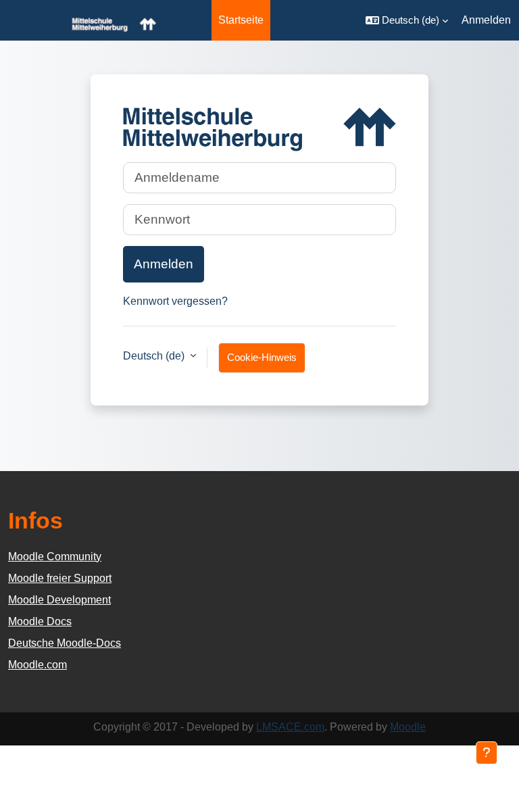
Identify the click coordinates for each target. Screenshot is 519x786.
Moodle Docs (40, 621)
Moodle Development (59, 600)
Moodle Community (54, 556)
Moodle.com (37, 664)
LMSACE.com (290, 727)
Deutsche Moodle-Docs (64, 643)
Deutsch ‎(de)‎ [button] (155, 356)
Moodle (408, 727)
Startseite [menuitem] (241, 20)
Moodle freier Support (60, 578)
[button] (406, 20)
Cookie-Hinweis (262, 357)
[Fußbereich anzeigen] (486, 752)
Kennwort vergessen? (175, 301)
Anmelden (486, 20)
